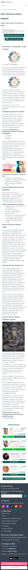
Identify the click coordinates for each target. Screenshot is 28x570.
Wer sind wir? (6, 513)
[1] (6, 434)
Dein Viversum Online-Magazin (6, 9)
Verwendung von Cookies (9, 523)
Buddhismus (6, 233)
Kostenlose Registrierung (15, 563)
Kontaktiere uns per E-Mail (9, 546)
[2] (6, 447)
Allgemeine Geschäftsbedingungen (12, 518)
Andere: (9, 551)
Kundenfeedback (7, 531)
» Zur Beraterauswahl (8, 418)
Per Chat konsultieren (15, 39)
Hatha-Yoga (5, 198)
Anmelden (15, 567)
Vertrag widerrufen (8, 528)
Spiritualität (14, 9)
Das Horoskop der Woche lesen (11, 488)
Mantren (19, 230)
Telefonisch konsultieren (15, 35)
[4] (6, 472)
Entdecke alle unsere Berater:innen (14, 478)
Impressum (6, 526)
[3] (6, 459)
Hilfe (4, 516)
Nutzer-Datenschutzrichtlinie (10, 521)
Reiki (15, 378)
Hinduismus (16, 232)
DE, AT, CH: (9, 548)
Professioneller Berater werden (11, 539)
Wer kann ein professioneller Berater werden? (14, 537)
